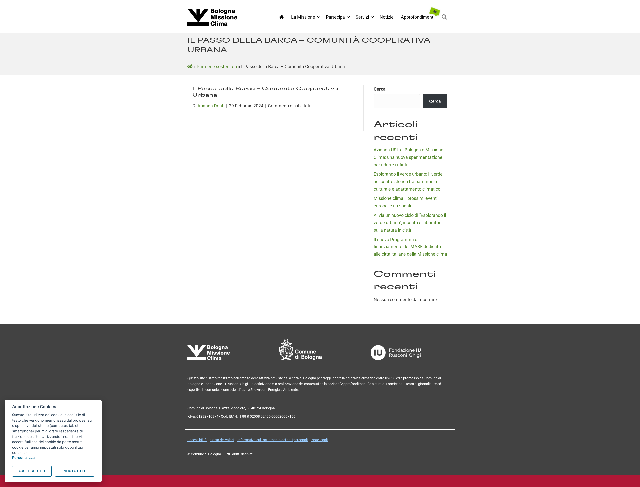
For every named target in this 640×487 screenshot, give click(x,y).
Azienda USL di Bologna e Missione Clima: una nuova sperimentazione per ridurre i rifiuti (409, 157)
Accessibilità (197, 440)
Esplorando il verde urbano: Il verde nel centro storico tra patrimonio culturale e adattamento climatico (408, 181)
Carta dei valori (222, 440)
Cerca (380, 89)
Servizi (362, 17)
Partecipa (335, 17)
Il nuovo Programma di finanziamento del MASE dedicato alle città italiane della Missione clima (410, 247)
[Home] (282, 17)
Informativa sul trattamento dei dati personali (273, 440)
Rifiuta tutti (75, 471)
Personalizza (23, 457)
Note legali (320, 440)
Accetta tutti (31, 471)
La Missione (303, 17)
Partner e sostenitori (217, 66)
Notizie (387, 17)
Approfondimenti (417, 17)
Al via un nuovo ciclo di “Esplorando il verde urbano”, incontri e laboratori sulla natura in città (410, 223)
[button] (318, 17)
